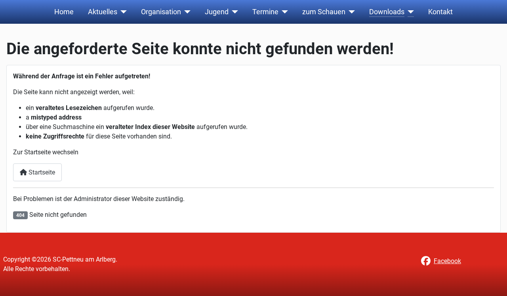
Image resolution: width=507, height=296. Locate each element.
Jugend (217, 12)
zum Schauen (323, 12)
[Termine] (283, 12)
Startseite (41, 172)
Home (64, 12)
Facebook (447, 261)
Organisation (161, 12)
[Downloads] (409, 12)
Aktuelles (102, 12)
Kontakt (440, 12)
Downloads (386, 12)
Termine (265, 12)
